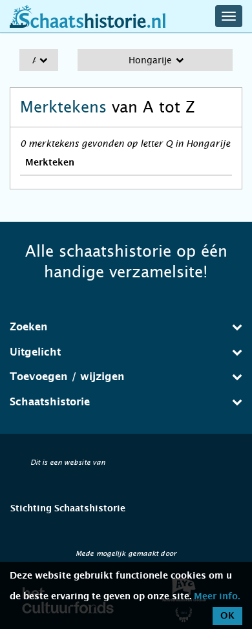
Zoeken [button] (29, 327)
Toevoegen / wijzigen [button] (67, 377)
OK (227, 616)
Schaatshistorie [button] (50, 402)
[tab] (126, 327)
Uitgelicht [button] (35, 352)
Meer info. (217, 596)
